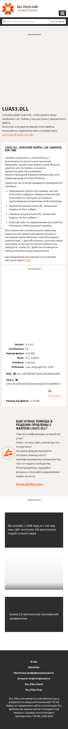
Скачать (54, 395)
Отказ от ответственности (33, 678)
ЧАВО (27, 260)
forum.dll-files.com (29, 484)
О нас (34, 661)
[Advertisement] (34, 70)
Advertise (33, 667)
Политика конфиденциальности (34, 672)
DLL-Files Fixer (33, 689)
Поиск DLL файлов (57, 21)
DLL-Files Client (34, 684)
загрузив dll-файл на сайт (17, 134)
